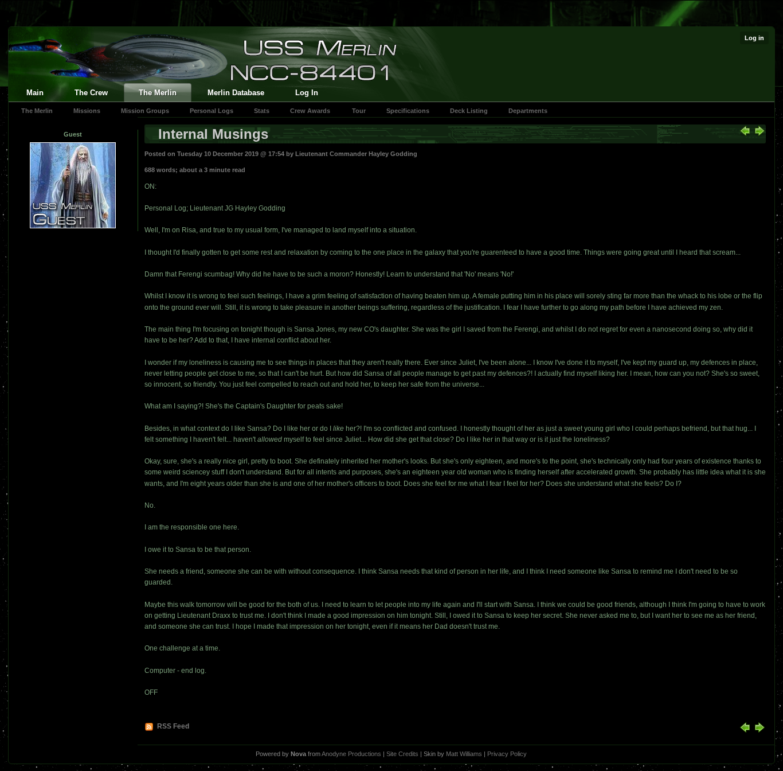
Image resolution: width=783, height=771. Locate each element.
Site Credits (402, 753)
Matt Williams (464, 753)
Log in (754, 37)
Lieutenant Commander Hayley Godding (356, 153)
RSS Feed (173, 726)
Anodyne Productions (351, 753)
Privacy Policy (507, 753)
